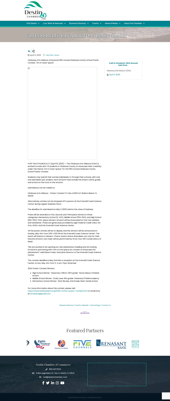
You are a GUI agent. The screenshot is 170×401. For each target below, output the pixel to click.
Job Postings (95, 305)
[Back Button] (29, 52)
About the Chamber (133, 23)
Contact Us (106, 305)
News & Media (111, 23)
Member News (52, 55)
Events (95, 23)
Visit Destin (31, 23)
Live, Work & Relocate (53, 23)
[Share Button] (33, 51)
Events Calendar (82, 305)
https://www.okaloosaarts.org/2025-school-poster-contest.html (58, 291)
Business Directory (77, 23)
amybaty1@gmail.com (40, 293)
